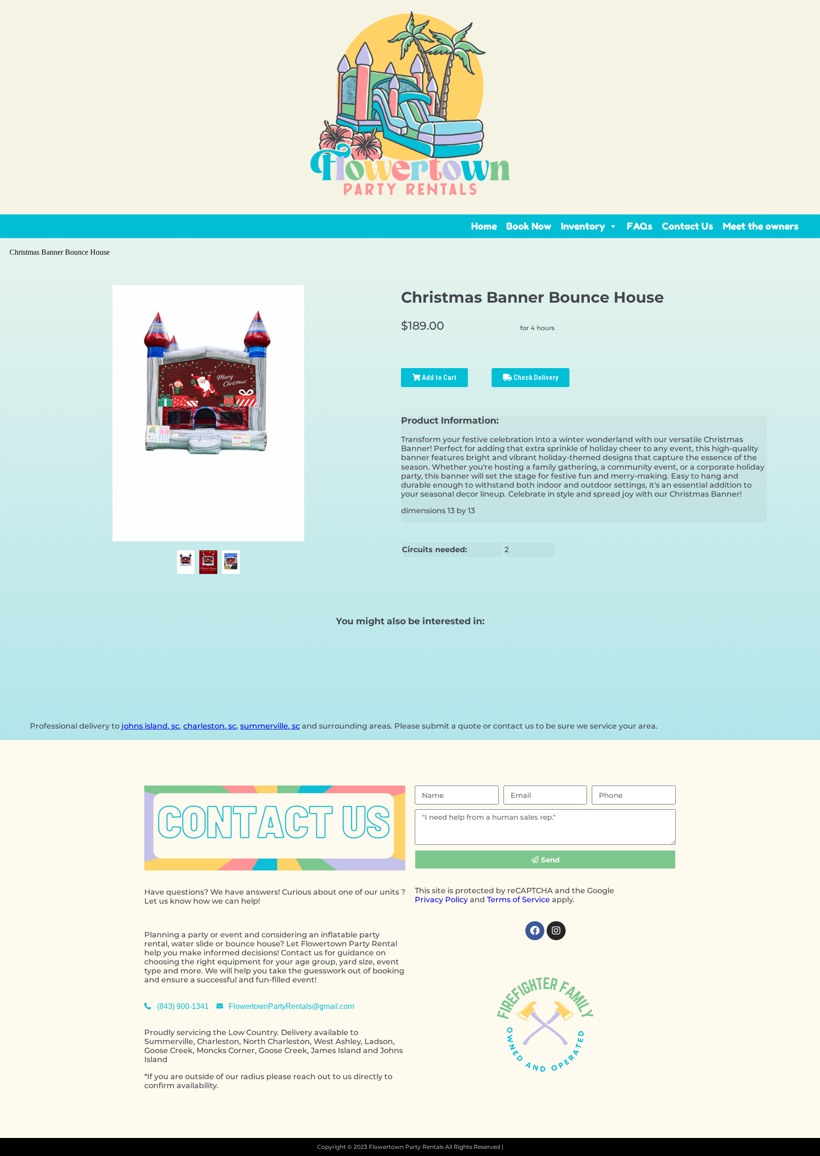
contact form (342, 979)
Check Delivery (535, 377)
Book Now (528, 226)
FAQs (639, 226)
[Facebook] (534, 930)
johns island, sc (150, 726)
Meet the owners (761, 226)
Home (484, 226)
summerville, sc (270, 726)
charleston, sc (209, 726)
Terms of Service (518, 899)
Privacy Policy (441, 899)
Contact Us (687, 226)
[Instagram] (556, 930)
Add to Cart (438, 377)
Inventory (583, 226)
